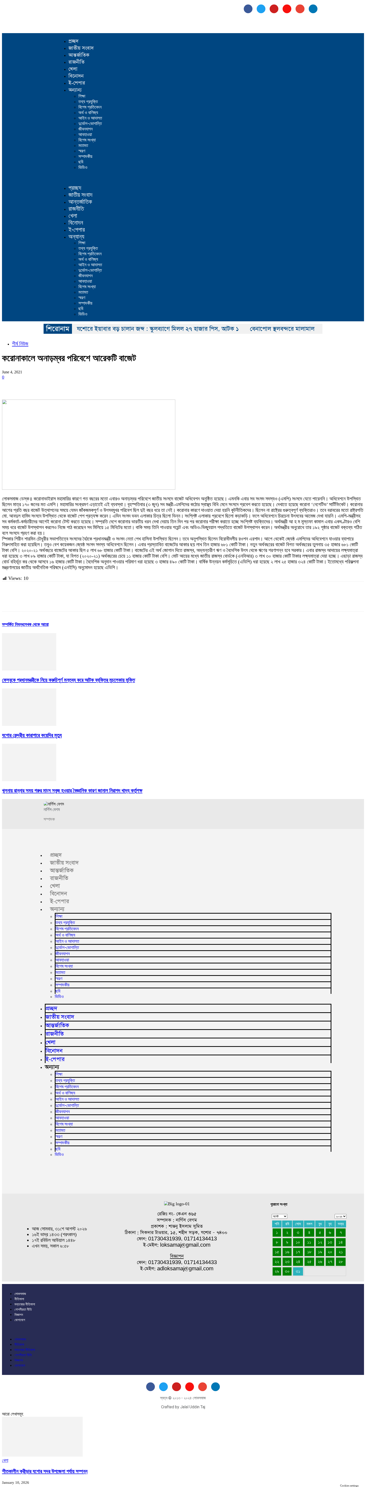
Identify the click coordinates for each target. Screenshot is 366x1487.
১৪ (341, 1242)
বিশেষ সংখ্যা (87, 139)
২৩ (287, 1261)
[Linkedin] (82, 385)
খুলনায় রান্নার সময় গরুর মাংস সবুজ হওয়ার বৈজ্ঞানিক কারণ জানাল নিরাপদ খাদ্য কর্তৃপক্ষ (72, 791)
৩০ (287, 1271)
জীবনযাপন (85, 129)
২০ (330, 1251)
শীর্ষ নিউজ (20, 344)
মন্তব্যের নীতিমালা (24, 1304)
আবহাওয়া (85, 134)
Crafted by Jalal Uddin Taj (183, 1407)
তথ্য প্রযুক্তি (88, 101)
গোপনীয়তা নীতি (23, 1309)
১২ (320, 1242)
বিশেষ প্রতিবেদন (90, 107)
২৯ (277, 1271)
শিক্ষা (81, 96)
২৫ (309, 1261)
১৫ (277, 1251)
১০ (298, 1242)
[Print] (118, 385)
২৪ (298, 1261)
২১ (341, 1251)
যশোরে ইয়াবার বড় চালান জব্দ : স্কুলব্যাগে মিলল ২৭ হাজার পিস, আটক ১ (158, 329)
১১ (309, 1242)
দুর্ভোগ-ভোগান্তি (90, 123)
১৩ (330, 1242)
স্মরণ (81, 150)
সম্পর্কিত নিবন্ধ (12, 624)
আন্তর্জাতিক (78, 55)
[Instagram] (287, 8)
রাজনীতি (76, 62)
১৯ (320, 1251)
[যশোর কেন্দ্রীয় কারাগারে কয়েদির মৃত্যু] (29, 724)
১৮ (309, 1251)
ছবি (80, 161)
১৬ (287, 1251)
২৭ (330, 1261)
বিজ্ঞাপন (18, 1315)
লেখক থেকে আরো (36, 624)
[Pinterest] (46, 385)
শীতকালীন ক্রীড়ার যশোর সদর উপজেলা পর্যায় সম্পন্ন (44, 1471)
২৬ (320, 1261)
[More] (171, 385)
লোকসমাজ (20, 1294)
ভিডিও (82, 167)
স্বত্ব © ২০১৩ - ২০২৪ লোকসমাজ (183, 1398)
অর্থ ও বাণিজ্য (88, 112)
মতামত (83, 145)
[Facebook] (248, 8)
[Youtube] (274, 8)
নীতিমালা (19, 1299)
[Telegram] (135, 385)
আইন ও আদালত (90, 118)
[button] (192, 177)
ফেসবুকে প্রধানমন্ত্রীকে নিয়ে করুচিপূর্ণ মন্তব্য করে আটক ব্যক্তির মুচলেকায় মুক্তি (68, 680)
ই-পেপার (76, 82)
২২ (277, 1261)
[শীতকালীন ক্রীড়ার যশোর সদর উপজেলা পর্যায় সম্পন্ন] (42, 1455)
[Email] (100, 385)
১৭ (298, 1251)
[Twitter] (28, 385)
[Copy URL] (153, 385)
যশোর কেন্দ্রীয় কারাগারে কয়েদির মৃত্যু (32, 735)
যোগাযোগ (19, 1320)
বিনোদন (76, 75)
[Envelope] (300, 8)
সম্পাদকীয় (85, 156)
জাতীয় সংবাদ (81, 48)
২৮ (340, 1261)
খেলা (72, 69)
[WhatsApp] (64, 385)
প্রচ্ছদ (73, 41)
